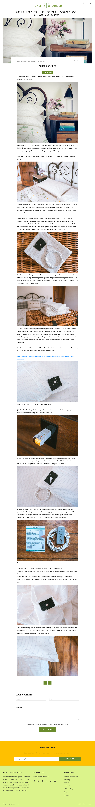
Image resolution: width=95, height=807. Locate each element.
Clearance (38, 15)
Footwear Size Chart (71, 777)
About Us (67, 786)
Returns (67, 783)
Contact (55, 15)
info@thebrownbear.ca (41, 777)
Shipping (67, 780)
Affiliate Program (70, 789)
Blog (47, 15)
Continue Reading (21, 791)
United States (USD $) (10, 804)
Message (19, 707)
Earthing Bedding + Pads (27, 12)
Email (50, 699)
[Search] (91, 3)
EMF (43, 12)
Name (18, 699)
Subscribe (70, 759)
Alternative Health (68, 12)
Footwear (51, 12)
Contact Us (68, 795)
